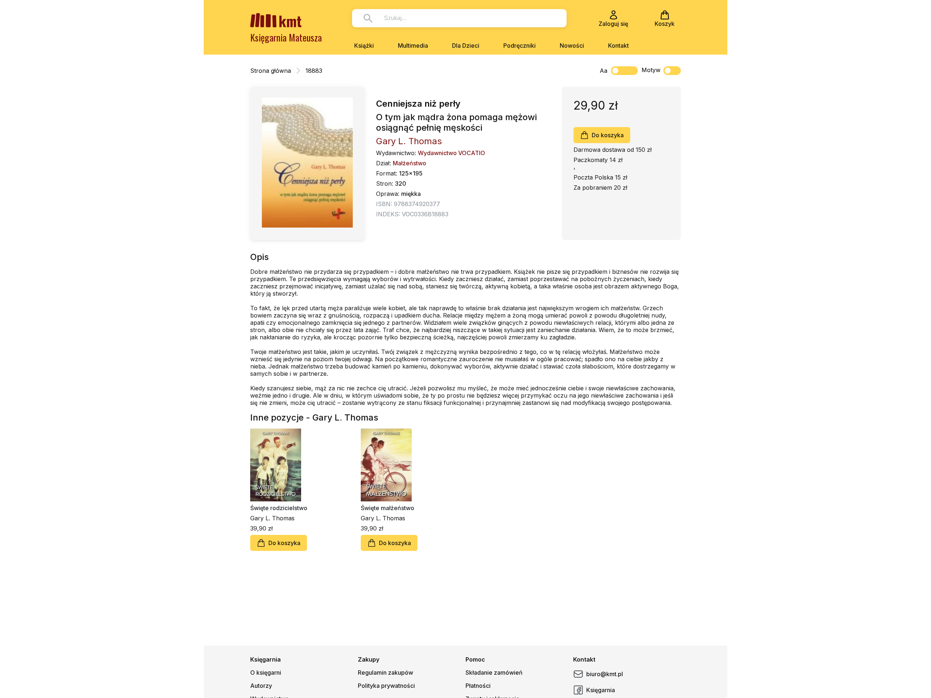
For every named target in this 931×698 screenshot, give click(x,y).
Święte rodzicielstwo (278, 508)
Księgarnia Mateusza (286, 37)
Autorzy (261, 685)
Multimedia (413, 45)
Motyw (651, 70)
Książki (364, 45)
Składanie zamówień (494, 672)
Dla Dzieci (465, 45)
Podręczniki (519, 45)
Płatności (478, 685)
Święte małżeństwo (387, 508)
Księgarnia (600, 690)
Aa (603, 70)
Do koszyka (608, 135)
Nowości (572, 45)
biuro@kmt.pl (604, 674)
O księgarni (265, 672)
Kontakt (618, 45)
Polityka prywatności (386, 685)
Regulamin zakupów (385, 672)
